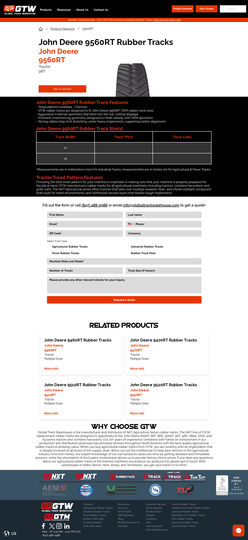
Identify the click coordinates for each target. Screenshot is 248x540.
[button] (10, 533)
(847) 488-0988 (94, 205)
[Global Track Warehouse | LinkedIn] (67, 526)
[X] (51, 526)
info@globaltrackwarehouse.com (151, 205)
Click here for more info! (167, 19)
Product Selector (62, 29)
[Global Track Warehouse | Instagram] (59, 526)
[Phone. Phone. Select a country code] (131, 224)
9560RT (87, 29)
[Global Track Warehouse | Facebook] (43, 526)
